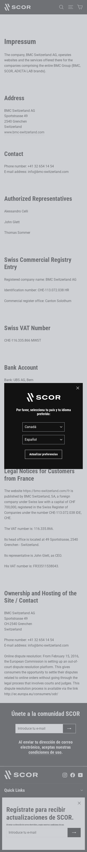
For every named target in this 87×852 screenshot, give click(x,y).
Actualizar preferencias (43, 454)
